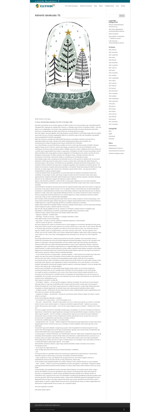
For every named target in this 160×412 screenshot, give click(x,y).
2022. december (113, 62)
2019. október (112, 75)
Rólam (101, 6)
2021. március (113, 68)
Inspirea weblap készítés (47, 409)
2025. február (112, 49)
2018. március (113, 114)
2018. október (112, 96)
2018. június (112, 106)
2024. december (113, 52)
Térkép (123, 6)
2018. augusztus (113, 101)
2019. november (113, 73)
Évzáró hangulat (113, 34)
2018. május (112, 109)
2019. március (113, 83)
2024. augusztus (113, 55)
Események (112, 136)
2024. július (112, 57)
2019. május (112, 80)
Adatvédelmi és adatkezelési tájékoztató (47, 405)
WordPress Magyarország (116, 153)
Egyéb (110, 133)
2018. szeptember (114, 98)
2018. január (112, 119)
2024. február (112, 60)
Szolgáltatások (109, 6)
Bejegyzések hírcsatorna (116, 148)
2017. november (113, 124)
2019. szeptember (114, 78)
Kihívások (111, 139)
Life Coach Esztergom (71, 6)
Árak (117, 6)
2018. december (113, 91)
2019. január (112, 88)
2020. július (112, 70)
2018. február (112, 116)
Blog (95, 6)
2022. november (113, 65)
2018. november (113, 93)
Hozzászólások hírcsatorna (116, 151)
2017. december (113, 121)
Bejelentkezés (113, 145)
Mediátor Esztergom (86, 6)
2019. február (112, 85)
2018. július (112, 103)
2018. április (112, 111)
